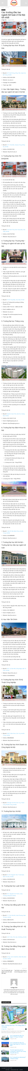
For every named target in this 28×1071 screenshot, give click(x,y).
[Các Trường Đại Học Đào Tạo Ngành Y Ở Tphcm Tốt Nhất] (5, 1037)
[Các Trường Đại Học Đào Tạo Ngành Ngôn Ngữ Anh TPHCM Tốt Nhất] (5, 1044)
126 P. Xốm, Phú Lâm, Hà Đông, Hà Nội (16, 937)
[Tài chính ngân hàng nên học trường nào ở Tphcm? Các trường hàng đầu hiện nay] (5, 1052)
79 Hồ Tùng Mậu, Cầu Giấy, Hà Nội (15, 299)
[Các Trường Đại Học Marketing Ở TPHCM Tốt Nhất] (5, 1059)
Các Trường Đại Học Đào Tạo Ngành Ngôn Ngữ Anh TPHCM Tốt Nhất (18, 1044)
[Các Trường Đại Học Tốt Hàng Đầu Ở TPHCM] (14, 1015)
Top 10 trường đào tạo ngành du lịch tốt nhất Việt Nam (6, 972)
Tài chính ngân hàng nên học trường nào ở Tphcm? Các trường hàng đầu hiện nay (18, 1051)
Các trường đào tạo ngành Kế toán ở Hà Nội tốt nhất (13, 15)
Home (2, 7)
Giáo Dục (7, 7)
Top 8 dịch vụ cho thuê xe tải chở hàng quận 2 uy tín (20, 971)
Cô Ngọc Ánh (3, 19)
